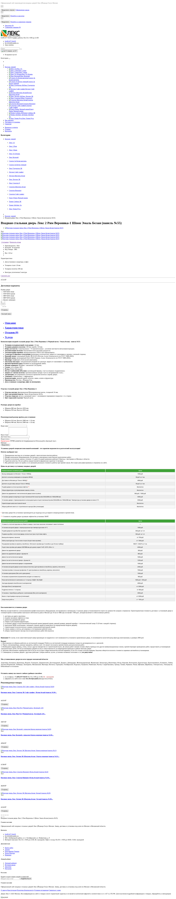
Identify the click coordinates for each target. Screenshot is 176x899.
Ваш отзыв (4, 435)
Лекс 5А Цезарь (14, 154)
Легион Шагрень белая (17, 176)
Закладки (8, 867)
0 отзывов (5, 242)
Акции (7, 849)
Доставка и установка (12, 122)
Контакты (8, 131)
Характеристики (14, 327)
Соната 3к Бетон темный (17, 165)
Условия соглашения (41, 890)
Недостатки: (5, 439)
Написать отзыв (15, 242)
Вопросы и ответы (11, 127)
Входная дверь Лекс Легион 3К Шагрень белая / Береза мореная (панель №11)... (30, 756)
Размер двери (5, 290)
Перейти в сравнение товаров (20, 22)
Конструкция (11, 890)
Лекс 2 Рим (13, 146)
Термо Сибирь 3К (15, 201)
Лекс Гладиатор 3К (15, 168)
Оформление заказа (22, 10)
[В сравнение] (5, 306)
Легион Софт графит (16, 172)
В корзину (5, 310)
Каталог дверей (10, 67)
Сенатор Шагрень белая (17, 187)
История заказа (10, 865)
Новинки (8, 855)
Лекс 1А (12, 143)
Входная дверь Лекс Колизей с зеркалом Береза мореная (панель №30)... (27, 735)
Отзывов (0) (11, 332)
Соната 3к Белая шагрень (17, 161)
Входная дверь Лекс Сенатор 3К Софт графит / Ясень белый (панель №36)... (29, 692)
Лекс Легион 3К (14, 179)
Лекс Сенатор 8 (14, 183)
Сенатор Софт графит (16, 194)
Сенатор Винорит (15, 190)
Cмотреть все (5, 276)
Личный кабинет (11, 863)
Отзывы (7, 129)
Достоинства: (5, 437)
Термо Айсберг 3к (15, 205)
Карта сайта (9, 848)
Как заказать (9, 120)
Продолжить (5, 16)
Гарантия (8, 124)
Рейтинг (4, 443)
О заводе (4, 890)
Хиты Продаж (10, 853)
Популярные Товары (12, 851)
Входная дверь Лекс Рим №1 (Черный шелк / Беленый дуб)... (23, 714)
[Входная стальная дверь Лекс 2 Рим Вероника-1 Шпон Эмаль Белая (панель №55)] (34, 228)
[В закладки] (3, 306)
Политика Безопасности (25, 890)
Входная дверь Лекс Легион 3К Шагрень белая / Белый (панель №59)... (27, 799)
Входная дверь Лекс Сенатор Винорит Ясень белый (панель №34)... (25, 778)
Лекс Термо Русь (15, 209)
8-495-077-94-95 (10, 41)
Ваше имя (4, 426)
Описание (10, 323)
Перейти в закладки (17, 16)
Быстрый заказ (6, 314)
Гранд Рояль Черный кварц (18, 198)
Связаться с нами (55, 890)
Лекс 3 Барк (13, 150)
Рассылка (8, 868)
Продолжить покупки (8, 10)
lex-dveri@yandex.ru (12, 43)
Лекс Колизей (14, 157)
